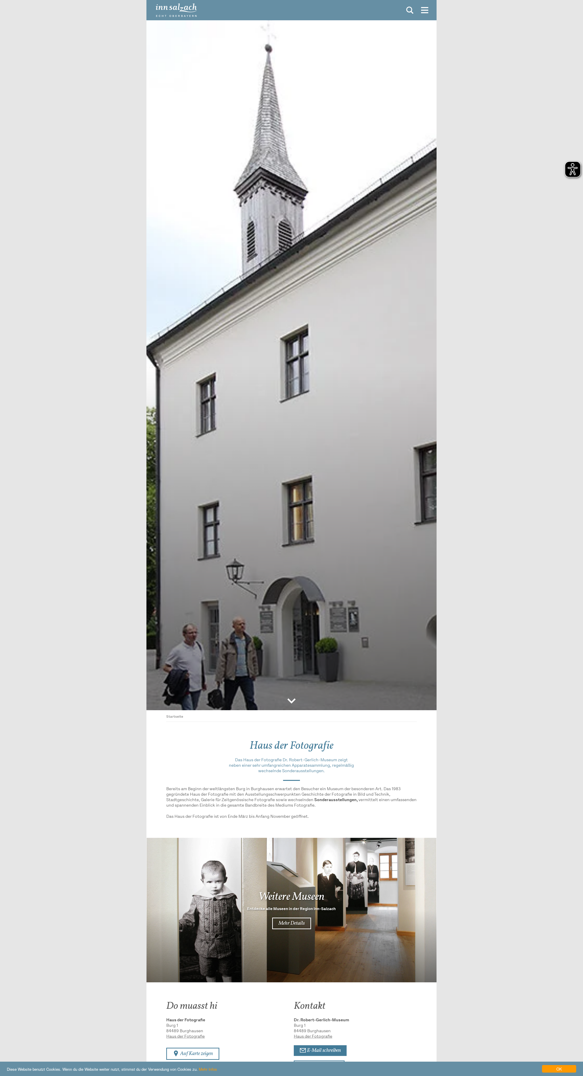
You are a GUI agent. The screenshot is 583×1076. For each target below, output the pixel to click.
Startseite (174, 717)
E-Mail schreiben (323, 1050)
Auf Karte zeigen (196, 1054)
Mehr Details (292, 923)
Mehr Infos (208, 1069)
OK (559, 1069)
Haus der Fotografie (185, 1037)
